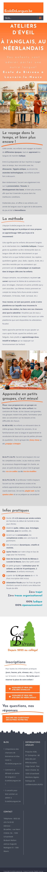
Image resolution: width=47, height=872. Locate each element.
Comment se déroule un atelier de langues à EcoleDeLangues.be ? (12, 777)
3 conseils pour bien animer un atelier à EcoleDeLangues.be (12, 795)
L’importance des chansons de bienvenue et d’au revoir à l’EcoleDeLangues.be (12, 756)
